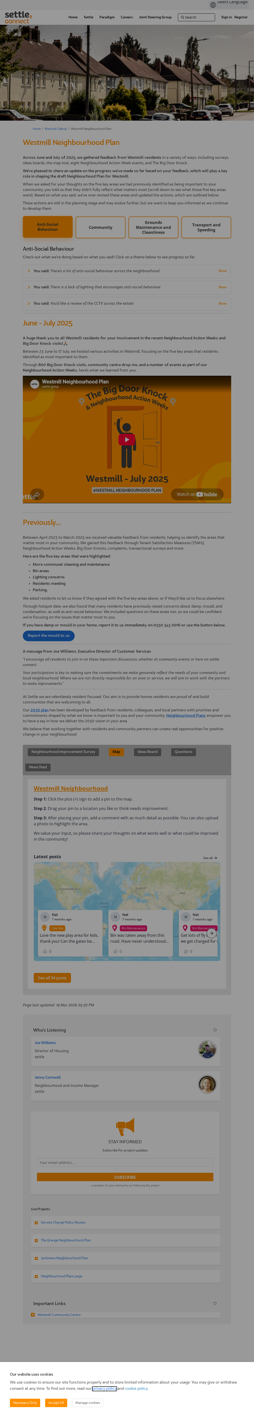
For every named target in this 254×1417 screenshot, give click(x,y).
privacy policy (105, 1389)
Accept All (56, 1403)
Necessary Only (25, 1403)
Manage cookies (87, 1403)
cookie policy (136, 1389)
